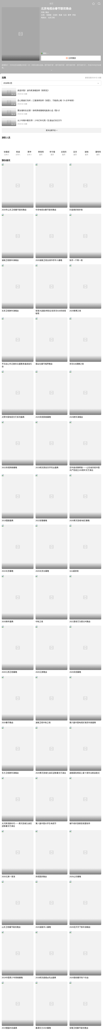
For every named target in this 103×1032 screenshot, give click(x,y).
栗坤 (69, 15)
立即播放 (72, 58)
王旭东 (55, 15)
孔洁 (65, 15)
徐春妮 (48, 15)
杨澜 (60, 15)
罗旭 (74, 15)
